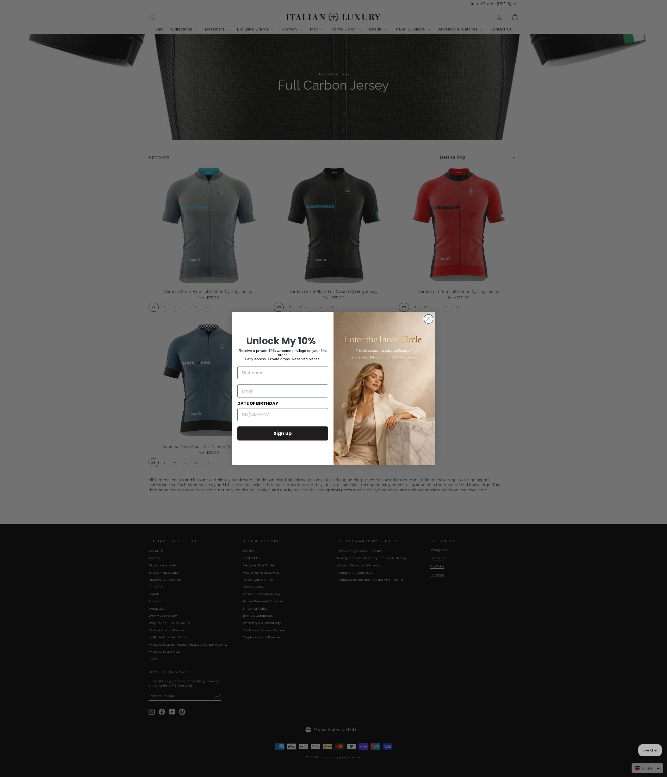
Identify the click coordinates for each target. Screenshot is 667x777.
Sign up (283, 433)
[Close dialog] (428, 318)
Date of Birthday (257, 403)
